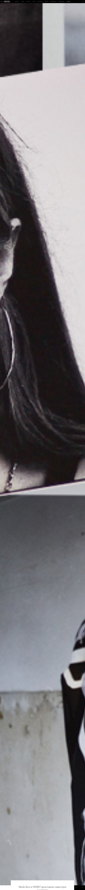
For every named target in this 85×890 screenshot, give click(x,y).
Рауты (34, 1)
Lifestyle (28, 1)
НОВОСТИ (17, 1)
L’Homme (68, 1)
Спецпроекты (53, 1)
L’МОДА (22, 1)
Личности (40, 1)
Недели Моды (61, 1)
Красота (46, 1)
